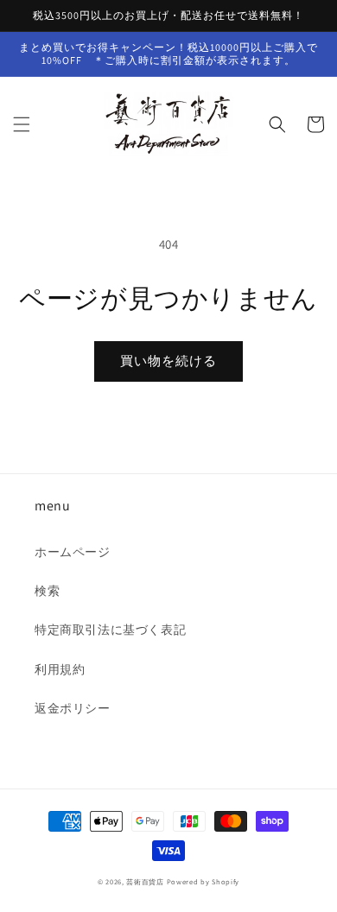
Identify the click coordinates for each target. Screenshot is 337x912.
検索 (47, 590)
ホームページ (73, 552)
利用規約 (60, 669)
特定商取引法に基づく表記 (110, 629)
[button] (22, 124)
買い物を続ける (168, 360)
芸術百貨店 (145, 881)
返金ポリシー (73, 708)
